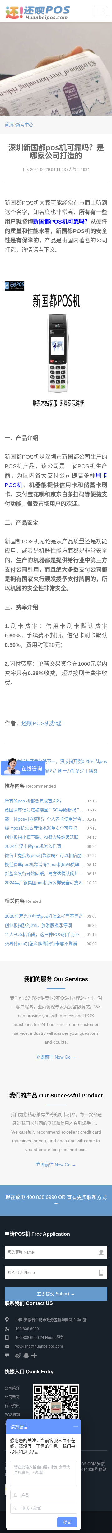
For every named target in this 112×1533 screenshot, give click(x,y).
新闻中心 (24, 124)
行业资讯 (12, 1406)
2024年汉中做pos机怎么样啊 (33, 846)
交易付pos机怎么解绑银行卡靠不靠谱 (41, 943)
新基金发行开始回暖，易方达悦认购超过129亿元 (46, 873)
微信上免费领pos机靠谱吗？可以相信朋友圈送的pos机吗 (46, 855)
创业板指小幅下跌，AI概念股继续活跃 (41, 837)
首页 (9, 124)
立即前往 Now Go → (56, 1057)
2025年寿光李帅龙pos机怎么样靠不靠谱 (44, 916)
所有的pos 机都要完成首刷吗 (33, 800)
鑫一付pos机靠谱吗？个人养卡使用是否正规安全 (46, 819)
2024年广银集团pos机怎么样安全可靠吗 (44, 882)
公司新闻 (12, 1397)
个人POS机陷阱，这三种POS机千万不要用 (46, 934)
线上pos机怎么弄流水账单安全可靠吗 (41, 828)
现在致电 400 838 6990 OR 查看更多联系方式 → (56, 1200)
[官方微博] (18, 1355)
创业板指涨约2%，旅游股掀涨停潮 (38, 925)
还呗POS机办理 (41, 723)
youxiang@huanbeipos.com (39, 1346)
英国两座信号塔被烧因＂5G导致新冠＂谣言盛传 (46, 809)
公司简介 (12, 1388)
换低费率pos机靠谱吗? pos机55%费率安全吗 (46, 864)
